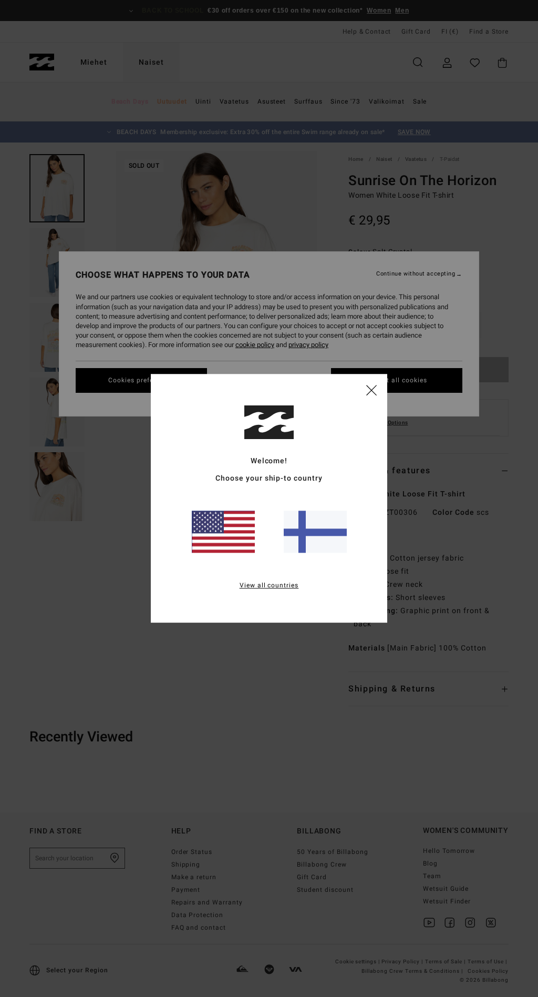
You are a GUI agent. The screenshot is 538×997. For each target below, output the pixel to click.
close (371, 389)
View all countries (269, 586)
